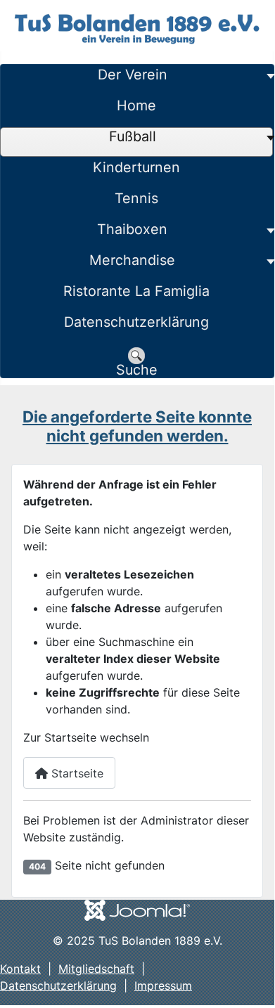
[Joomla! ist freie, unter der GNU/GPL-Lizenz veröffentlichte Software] (137, 909)
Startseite (75, 773)
